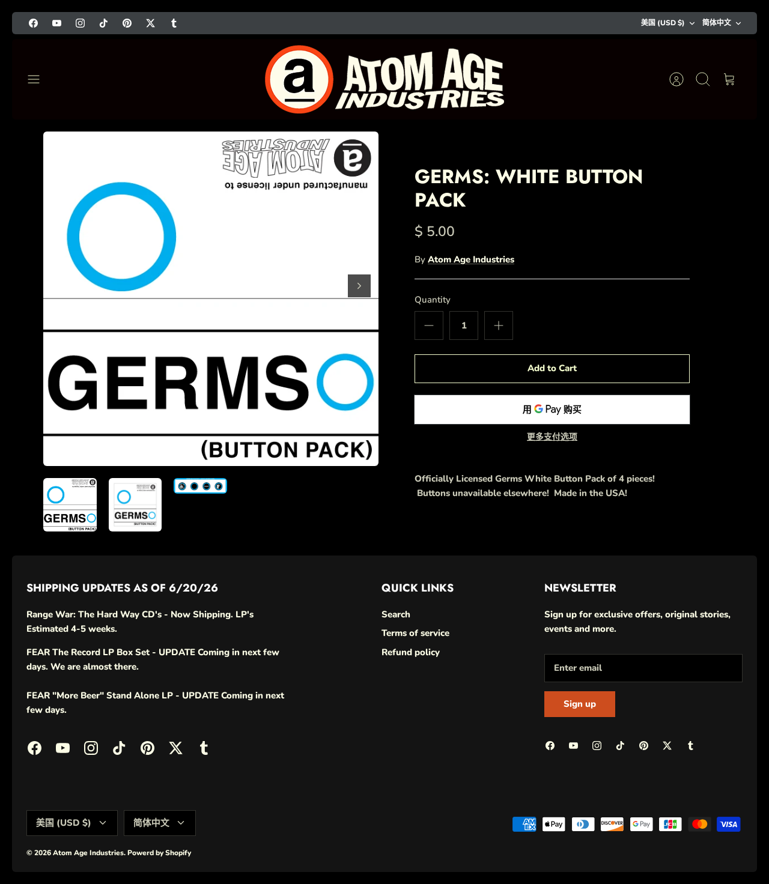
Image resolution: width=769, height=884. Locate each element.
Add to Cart (552, 368)
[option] (210, 299)
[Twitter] (150, 23)
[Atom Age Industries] (384, 79)
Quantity (433, 300)
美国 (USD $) (663, 23)
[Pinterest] (127, 23)
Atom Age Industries (471, 259)
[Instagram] (80, 23)
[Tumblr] (174, 23)
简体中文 (716, 23)
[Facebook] (33, 23)
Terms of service (415, 633)
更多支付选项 (552, 437)
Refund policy (410, 652)
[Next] (359, 286)
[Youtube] (56, 23)
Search (395, 614)
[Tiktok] (103, 23)
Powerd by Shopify (159, 853)
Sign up (580, 704)
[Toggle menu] (39, 79)
